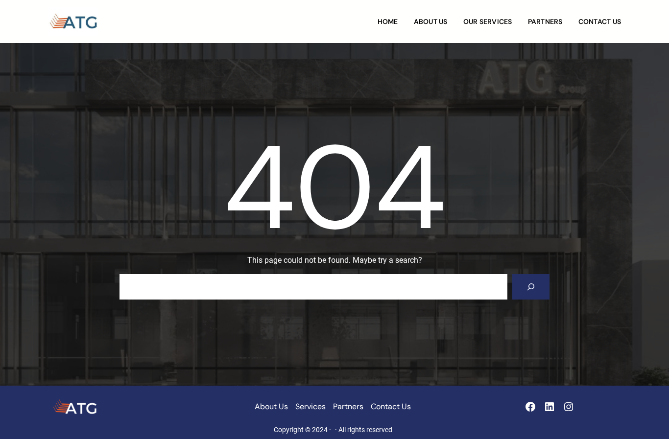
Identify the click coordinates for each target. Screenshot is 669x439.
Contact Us (391, 406)
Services (310, 406)
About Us (271, 406)
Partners (348, 406)
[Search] (531, 287)
